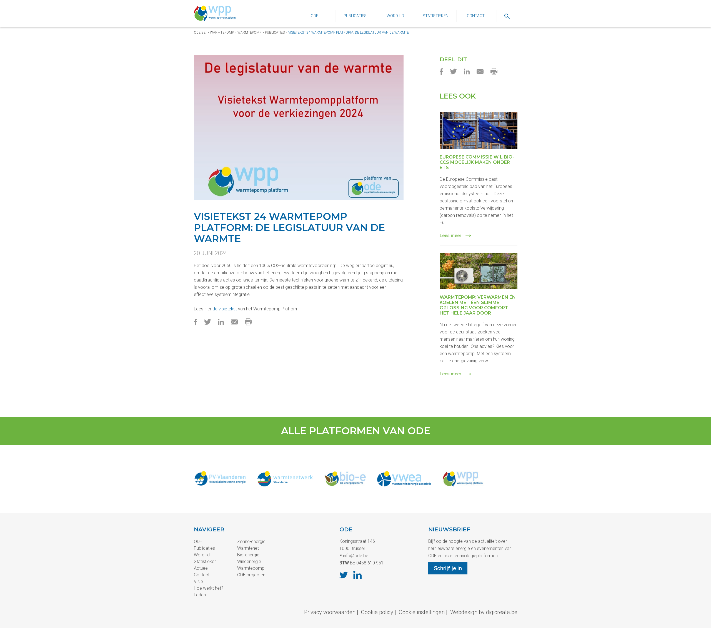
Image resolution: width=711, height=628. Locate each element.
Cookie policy (377, 612)
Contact (476, 16)
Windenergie (249, 561)
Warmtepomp (222, 32)
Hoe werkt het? (208, 588)
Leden (200, 594)
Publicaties (355, 16)
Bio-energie (248, 554)
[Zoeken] (507, 16)
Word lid (395, 16)
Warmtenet (248, 548)
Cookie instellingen (422, 612)
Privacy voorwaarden (330, 612)
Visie (198, 581)
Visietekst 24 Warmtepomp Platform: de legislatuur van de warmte (348, 32)
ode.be (200, 32)
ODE (314, 16)
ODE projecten (251, 574)
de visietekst (224, 309)
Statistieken (436, 16)
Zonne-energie (251, 541)
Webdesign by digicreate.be (483, 612)
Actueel (201, 568)
